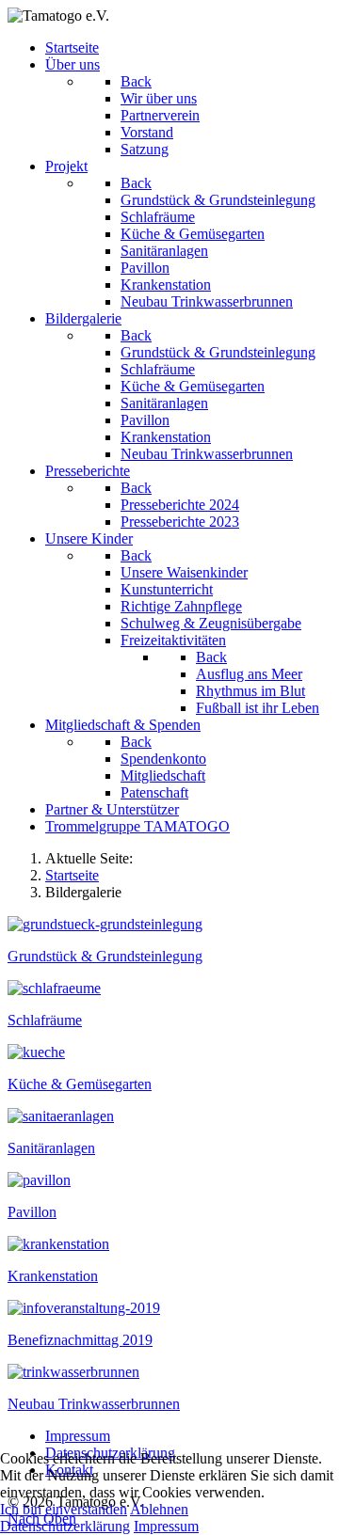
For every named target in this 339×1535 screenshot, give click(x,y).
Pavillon (32, 1212)
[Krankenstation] (58, 1244)
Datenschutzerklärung (65, 1526)
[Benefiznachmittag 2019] (84, 1308)
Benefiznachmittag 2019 (80, 1340)
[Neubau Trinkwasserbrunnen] (73, 1372)
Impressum (166, 1526)
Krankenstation (53, 1276)
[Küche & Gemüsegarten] (36, 1052)
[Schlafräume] (54, 988)
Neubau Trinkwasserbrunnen (94, 1404)
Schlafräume (45, 1020)
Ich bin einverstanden (63, 1509)
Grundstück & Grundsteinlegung (105, 956)
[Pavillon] (39, 1180)
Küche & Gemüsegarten (80, 1084)
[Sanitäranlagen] (61, 1116)
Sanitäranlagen (51, 1148)
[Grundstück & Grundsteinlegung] (105, 924)
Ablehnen (159, 1509)
